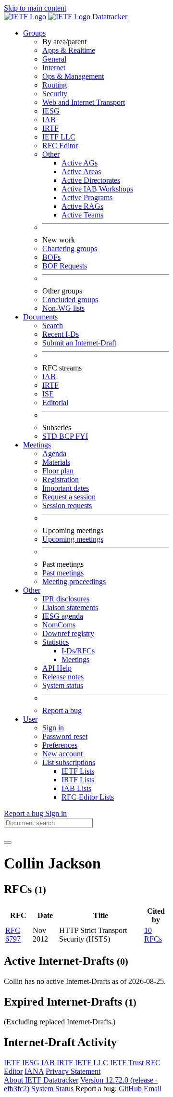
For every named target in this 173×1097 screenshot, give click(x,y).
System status (62, 685)
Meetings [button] (37, 445)
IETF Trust (127, 1063)
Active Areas (81, 171)
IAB (49, 119)
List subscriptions (68, 762)
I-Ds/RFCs (78, 651)
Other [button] (31, 590)
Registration (60, 479)
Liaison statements (70, 607)
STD (50, 436)
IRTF (50, 128)
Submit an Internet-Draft (79, 343)
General (54, 59)
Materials (56, 462)
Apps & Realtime (68, 50)
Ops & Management (73, 76)
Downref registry (68, 633)
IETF (12, 1063)
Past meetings (63, 573)
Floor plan (58, 471)
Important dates (65, 488)
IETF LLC (58, 137)
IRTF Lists (78, 780)
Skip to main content (35, 8)
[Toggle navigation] (8, 842)
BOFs (51, 257)
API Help (57, 668)
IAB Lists (76, 788)
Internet (53, 68)
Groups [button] (34, 33)
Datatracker (108, 17)
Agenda (54, 453)
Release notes (63, 677)
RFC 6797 (13, 934)
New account (62, 754)
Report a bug (62, 710)
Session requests (67, 505)
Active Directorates (91, 180)
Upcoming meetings (72, 539)
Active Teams (82, 215)
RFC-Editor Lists (88, 797)
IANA (34, 1071)
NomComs (58, 625)
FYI (81, 436)
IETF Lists (78, 771)
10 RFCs (153, 934)
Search (52, 325)
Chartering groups (69, 248)
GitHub (130, 1088)
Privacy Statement (73, 1071)
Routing (54, 85)
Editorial (55, 402)
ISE (48, 394)
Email (152, 1088)
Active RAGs (82, 206)
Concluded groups (70, 299)
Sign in (53, 728)
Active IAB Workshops (97, 189)
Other (51, 154)
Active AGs (80, 163)
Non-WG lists (63, 308)
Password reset (64, 736)
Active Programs (87, 197)
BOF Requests (64, 266)
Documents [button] (40, 317)
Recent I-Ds (60, 334)
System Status (52, 1088)
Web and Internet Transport (83, 102)
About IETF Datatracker (41, 1080)
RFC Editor (60, 145)
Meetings (75, 659)
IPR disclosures (65, 599)
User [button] (30, 719)
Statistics (55, 642)
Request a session (69, 497)
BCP (67, 436)
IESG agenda (62, 616)
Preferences (59, 745)
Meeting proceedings (74, 581)
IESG (51, 111)
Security (54, 93)
